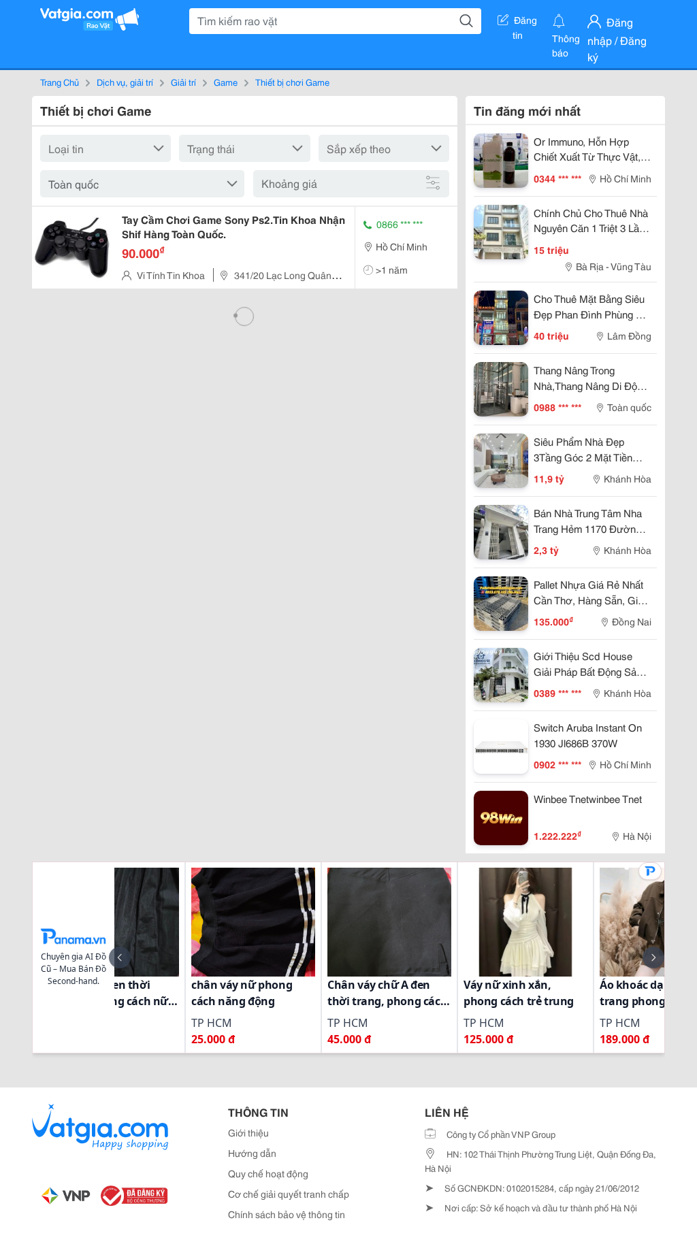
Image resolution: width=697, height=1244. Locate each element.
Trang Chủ (59, 82)
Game (226, 82)
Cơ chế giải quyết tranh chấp (288, 1193)
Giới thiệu (248, 1132)
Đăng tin (525, 22)
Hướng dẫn (252, 1153)
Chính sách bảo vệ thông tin (286, 1214)
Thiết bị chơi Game (292, 82)
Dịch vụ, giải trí (125, 82)
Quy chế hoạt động (268, 1173)
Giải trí (183, 82)
